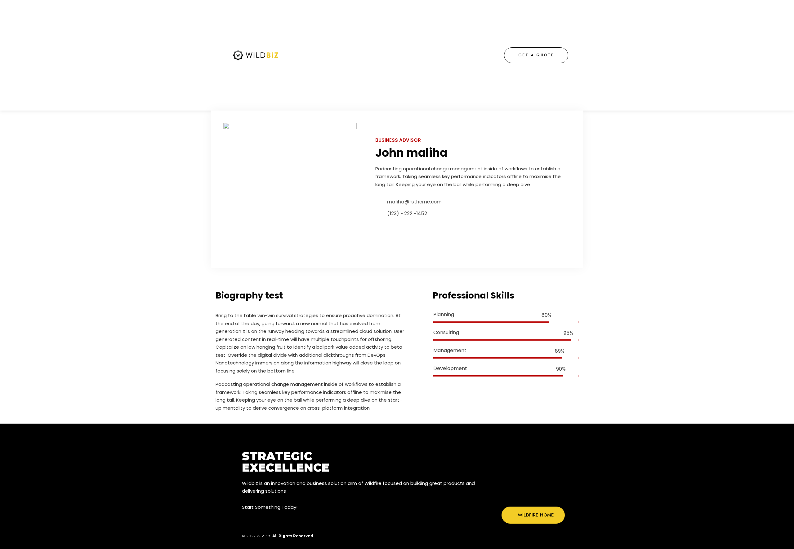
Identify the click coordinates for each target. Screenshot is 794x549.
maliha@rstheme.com (414, 201)
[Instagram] (539, 494)
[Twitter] (527, 494)
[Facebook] (514, 494)
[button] (536, 55)
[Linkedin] (552, 494)
